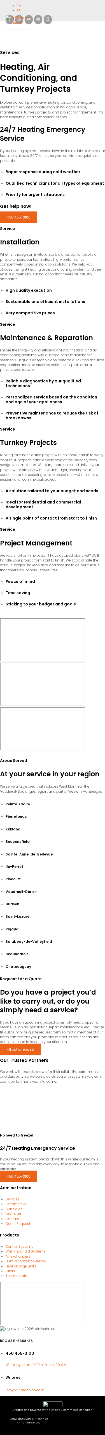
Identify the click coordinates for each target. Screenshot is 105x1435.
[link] (19, 5)
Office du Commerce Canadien (71, 1410)
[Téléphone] (48, 19)
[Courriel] (38, 19)
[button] (18, 217)
